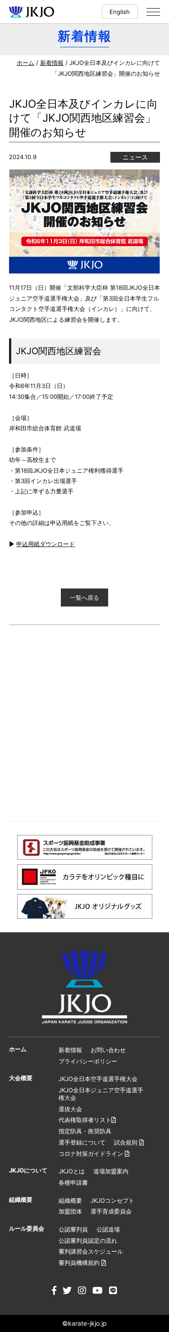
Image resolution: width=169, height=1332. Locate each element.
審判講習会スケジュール (91, 1251)
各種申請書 (73, 1182)
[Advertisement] (84, 723)
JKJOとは (72, 1171)
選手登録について (82, 1142)
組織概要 (70, 1200)
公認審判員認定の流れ (88, 1240)
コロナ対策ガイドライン (92, 1153)
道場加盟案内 (110, 1171)
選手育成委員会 (111, 1211)
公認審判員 (73, 1229)
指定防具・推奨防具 (85, 1131)
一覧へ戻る (84, 597)
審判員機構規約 (80, 1262)
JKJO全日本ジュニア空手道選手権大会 (101, 1093)
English (120, 11)
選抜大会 (70, 1109)
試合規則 (126, 1142)
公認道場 (108, 1229)
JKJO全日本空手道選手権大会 (98, 1078)
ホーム (25, 62)
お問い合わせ (108, 1050)
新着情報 (52, 62)
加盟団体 (70, 1211)
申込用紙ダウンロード (45, 543)
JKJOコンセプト (112, 1200)
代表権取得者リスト (85, 1119)
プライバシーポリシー (88, 1061)
